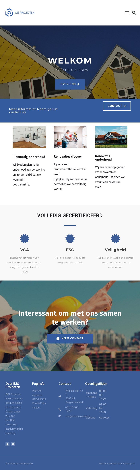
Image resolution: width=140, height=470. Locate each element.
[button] (126, 12)
